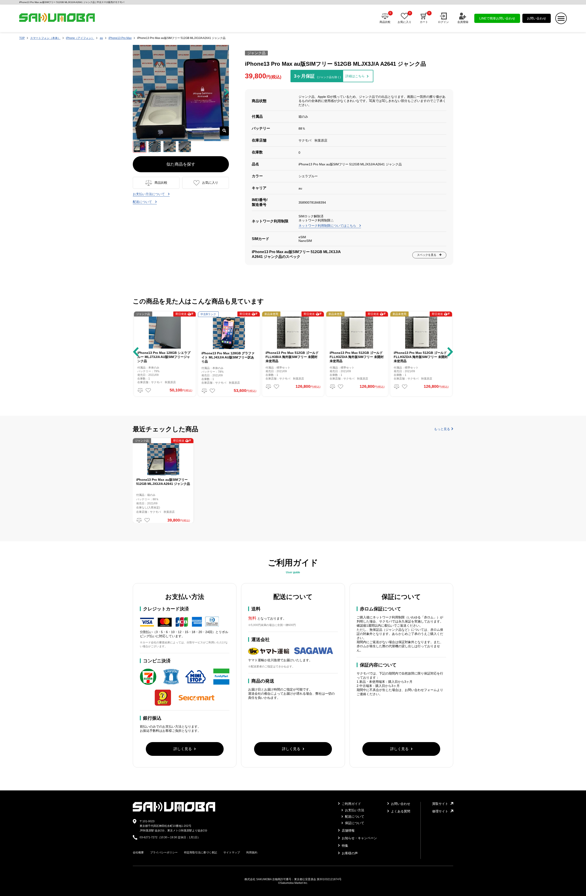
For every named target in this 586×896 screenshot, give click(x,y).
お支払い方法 (354, 810)
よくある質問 (400, 811)
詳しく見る (183, 749)
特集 (344, 845)
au (101, 38)
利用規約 (251, 852)
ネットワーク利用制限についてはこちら (327, 225)
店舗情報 (348, 830)
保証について (354, 823)
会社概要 (138, 852)
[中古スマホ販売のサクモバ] (174, 810)
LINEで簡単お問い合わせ (497, 18)
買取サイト (440, 804)
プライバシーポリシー (164, 852)
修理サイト (440, 811)
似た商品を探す (180, 164)
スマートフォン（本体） (45, 38)
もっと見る (442, 429)
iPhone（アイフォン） (80, 38)
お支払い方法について (149, 194)
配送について (143, 202)
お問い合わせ (536, 18)
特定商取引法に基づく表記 (200, 852)
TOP (22, 38)
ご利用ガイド (351, 804)
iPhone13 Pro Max (120, 38)
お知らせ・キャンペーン (359, 838)
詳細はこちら (355, 76)
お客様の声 (349, 853)
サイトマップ (231, 852)
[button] (136, 352)
